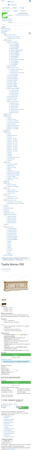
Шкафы (8, 162)
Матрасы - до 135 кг (12, 151)
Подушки (9, 160)
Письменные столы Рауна (17, 72)
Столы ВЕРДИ (14, 61)
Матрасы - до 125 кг (12, 148)
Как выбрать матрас (9, 428)
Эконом (9, 152)
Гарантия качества (9, 433)
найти (3, 26)
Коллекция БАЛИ (11, 82)
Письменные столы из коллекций (15, 203)
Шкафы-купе (10, 165)
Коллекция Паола (11, 231)
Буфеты (9, 168)
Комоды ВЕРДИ (14, 56)
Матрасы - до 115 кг (12, 144)
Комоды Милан (14, 106)
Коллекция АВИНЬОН (12, 78)
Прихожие (6, 181)
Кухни (8, 252)
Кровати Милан (14, 112)
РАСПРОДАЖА (8, 430)
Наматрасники (11, 159)
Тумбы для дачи (11, 222)
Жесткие (9, 137)
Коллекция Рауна (14, 67)
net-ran (12, 449)
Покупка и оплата (8, 425)
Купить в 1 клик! (16, 357)
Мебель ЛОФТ (8, 114)
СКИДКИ (15, 8)
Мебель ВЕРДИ (13, 42)
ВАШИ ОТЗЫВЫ (8, 255)
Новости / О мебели (9, 419)
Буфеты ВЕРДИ (14, 53)
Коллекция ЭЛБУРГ (12, 83)
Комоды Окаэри (14, 93)
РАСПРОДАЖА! (6, 8)
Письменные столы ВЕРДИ (17, 59)
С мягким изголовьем (12, 121)
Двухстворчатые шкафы (13, 173)
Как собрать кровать (9, 431)
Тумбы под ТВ (11, 193)
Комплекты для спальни (13, 36)
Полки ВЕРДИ (13, 64)
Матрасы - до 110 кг (12, 143)
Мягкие (9, 133)
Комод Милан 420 (5, 405)
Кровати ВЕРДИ (14, 45)
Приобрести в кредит (6, 359)
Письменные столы (11, 200)
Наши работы (9, 226)
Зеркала (6, 224)
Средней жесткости (12, 135)
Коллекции (9, 40)
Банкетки (6, 209)
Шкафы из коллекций (12, 178)
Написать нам (12, 4)
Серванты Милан (14, 104)
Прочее (9, 253)
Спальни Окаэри (14, 90)
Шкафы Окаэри (14, 91)
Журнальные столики (12, 198)
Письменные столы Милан (17, 109)
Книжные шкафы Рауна (16, 69)
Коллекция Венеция (12, 96)
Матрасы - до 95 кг (12, 138)
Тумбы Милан (14, 108)
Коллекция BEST (11, 65)
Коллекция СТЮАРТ (12, 75)
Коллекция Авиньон (12, 230)
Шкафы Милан (14, 103)
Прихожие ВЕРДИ (14, 55)
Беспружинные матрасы (13, 157)
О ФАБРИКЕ (7, 416)
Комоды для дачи (11, 221)
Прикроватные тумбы (12, 191)
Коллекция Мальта (12, 99)
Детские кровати (11, 124)
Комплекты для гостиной (13, 38)
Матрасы (8, 132)
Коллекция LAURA (12, 85)
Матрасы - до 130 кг (12, 149)
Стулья (6, 205)
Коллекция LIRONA (12, 86)
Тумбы (8, 188)
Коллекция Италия (12, 98)
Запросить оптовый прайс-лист (7, 440)
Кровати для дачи (11, 216)
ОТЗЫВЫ (21, 8)
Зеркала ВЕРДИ (14, 62)
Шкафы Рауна (14, 74)
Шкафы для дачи (11, 218)
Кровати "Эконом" (11, 119)
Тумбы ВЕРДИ (14, 58)
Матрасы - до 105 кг (12, 141)
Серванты (9, 170)
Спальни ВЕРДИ (14, 44)
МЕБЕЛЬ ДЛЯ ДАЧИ (11, 214)
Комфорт (9, 154)
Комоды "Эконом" (11, 184)
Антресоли (10, 179)
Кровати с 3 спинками (12, 128)
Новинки (9, 117)
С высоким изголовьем (13, 122)
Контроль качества (9, 436)
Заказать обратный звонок (22, 15)
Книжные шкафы (11, 167)
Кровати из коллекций (12, 127)
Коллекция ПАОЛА (12, 80)
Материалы (7, 435)
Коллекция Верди (11, 228)
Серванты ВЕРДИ (14, 51)
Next (20, 400)
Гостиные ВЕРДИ (14, 47)
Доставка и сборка (9, 422)
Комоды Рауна (14, 71)
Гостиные (9, 250)
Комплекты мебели (11, 35)
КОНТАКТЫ (23, 11)
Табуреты (6, 206)
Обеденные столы (12, 196)
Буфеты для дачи (11, 219)
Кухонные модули (8, 208)
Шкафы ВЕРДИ (14, 48)
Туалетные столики (9, 212)
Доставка (11, 1)
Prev (17, 400)
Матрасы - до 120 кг (12, 146)
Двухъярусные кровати (13, 125)
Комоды (8, 183)
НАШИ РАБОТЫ (6, 11)
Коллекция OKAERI (14, 88)
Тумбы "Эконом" (11, 190)
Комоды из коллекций (12, 186)
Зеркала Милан (14, 111)
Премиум (9, 155)
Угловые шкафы (11, 176)
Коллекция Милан (14, 101)
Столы (8, 195)
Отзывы (6, 427)
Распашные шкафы (12, 164)
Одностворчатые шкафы (13, 171)
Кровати (8, 116)
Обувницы (6, 211)
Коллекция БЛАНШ (12, 77)
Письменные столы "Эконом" (14, 202)
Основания (7, 130)
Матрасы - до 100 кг (12, 140)
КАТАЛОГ (15, 11)
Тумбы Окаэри (14, 95)
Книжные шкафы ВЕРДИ (16, 50)
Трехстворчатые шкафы (13, 175)
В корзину (16, 354)
